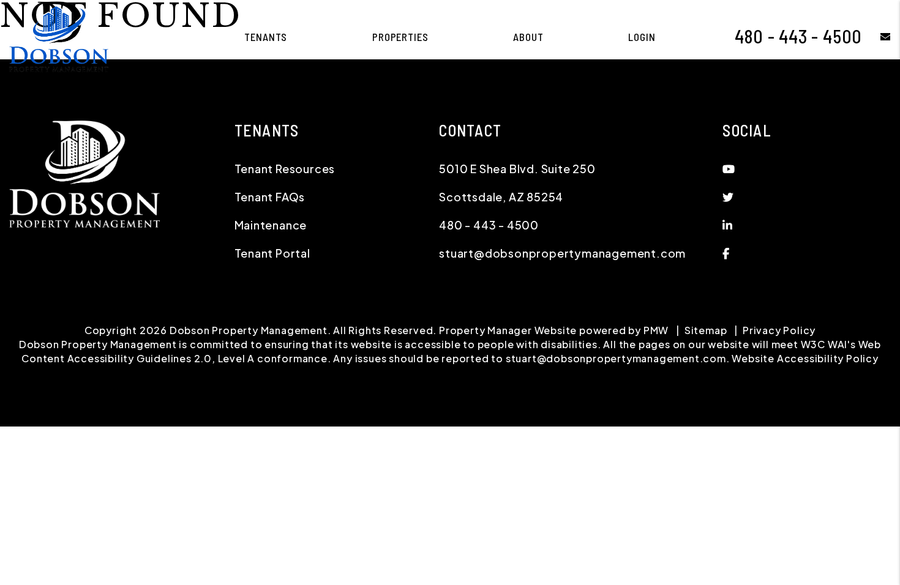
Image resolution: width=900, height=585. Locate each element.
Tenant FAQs (270, 197)
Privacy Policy (779, 330)
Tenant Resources (285, 169)
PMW (656, 330)
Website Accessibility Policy (805, 358)
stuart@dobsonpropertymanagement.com (562, 253)
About (528, 37)
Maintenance (270, 225)
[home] (58, 35)
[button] (876, 36)
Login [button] (641, 37)
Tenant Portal (272, 253)
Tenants (265, 37)
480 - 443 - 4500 (798, 36)
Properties (400, 37)
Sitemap (705, 330)
